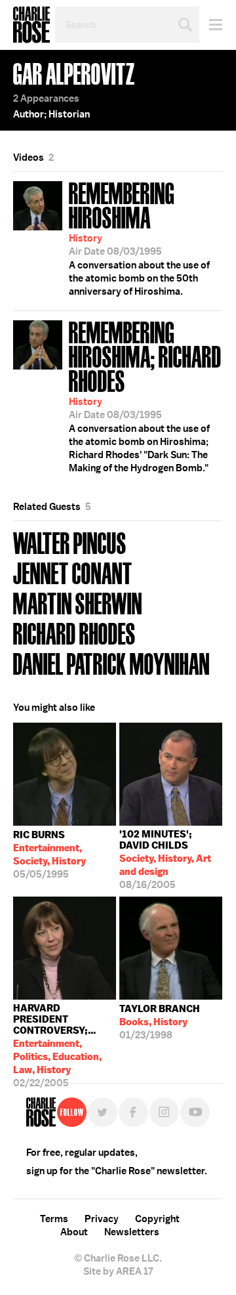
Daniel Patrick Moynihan (111, 662)
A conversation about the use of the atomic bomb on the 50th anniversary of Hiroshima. (139, 237)
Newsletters (131, 1232)
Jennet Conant (72, 572)
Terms (54, 1218)
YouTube (195, 1112)
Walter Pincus (70, 542)
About (74, 1232)
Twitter (102, 1112)
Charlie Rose (31, 25)
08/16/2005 (165, 859)
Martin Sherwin (77, 602)
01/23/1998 (159, 1022)
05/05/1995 (49, 854)
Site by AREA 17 (118, 1271)
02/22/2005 (57, 1036)
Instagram (164, 1112)
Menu (210, 25)
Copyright (157, 1218)
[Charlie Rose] (41, 1112)
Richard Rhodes (74, 632)
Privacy (102, 1218)
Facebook (133, 1112)
